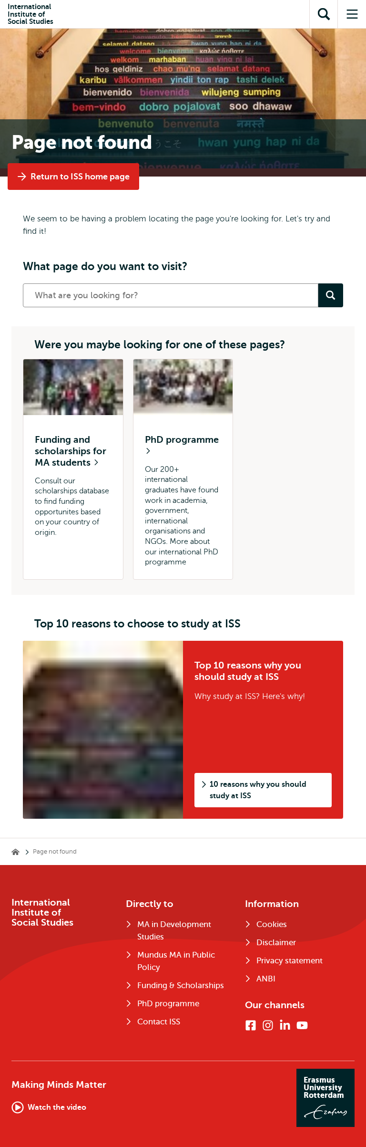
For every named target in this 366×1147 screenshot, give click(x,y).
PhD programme (182, 439)
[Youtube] (302, 1025)
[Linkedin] (285, 1025)
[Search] (330, 295)
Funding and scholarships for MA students (70, 451)
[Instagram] (268, 1025)
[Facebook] (250, 1025)
